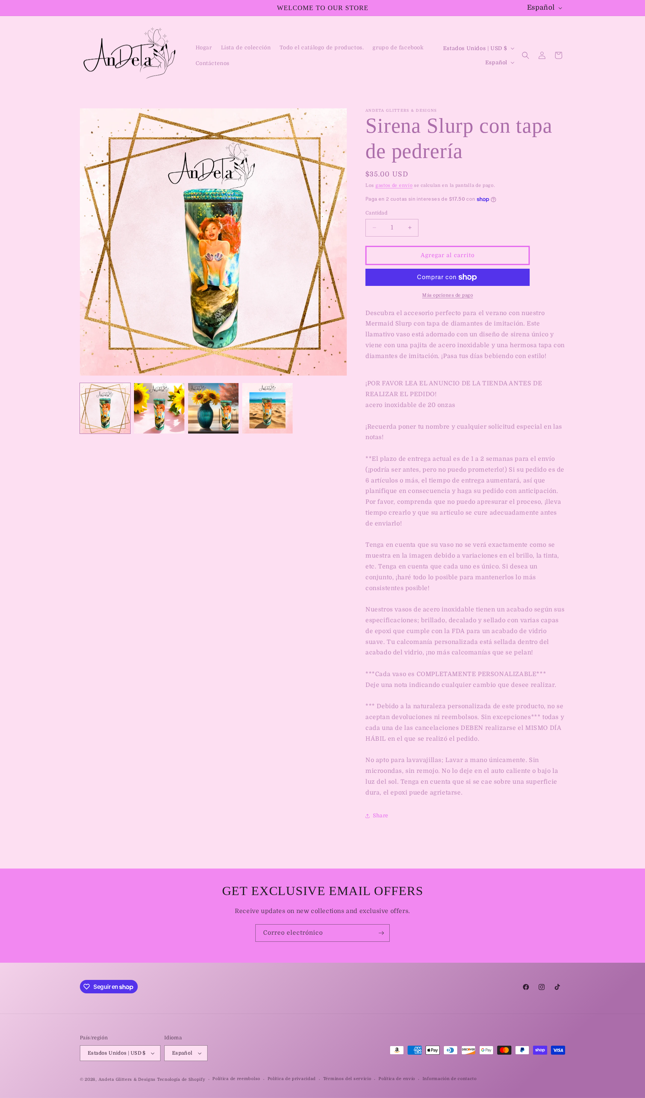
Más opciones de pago (447, 295)
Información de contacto (450, 1078)
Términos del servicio (347, 1078)
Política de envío (396, 1078)
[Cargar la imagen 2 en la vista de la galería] (159, 408)
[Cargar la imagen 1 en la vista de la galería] (105, 408)
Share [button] (381, 815)
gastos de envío (394, 185)
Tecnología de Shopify (181, 1079)
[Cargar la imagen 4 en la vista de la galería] (267, 408)
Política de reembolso (236, 1078)
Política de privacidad (292, 1078)
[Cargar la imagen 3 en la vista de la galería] (213, 408)
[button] (525, 55)
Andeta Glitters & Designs (127, 1079)
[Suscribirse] (381, 933)
